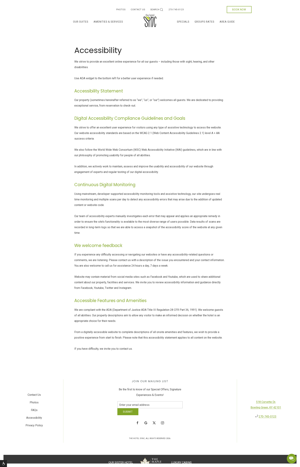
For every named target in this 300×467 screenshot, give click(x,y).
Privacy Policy (34, 426)
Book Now (239, 9)
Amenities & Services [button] (108, 21)
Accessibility (34, 419)
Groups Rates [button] (204, 21)
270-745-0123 (176, 9)
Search (154, 9)
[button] (3, 463)
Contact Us (138, 9)
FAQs (34, 411)
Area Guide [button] (227, 21)
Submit (128, 414)
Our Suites (80, 21)
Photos (121, 9)
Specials (183, 21)
